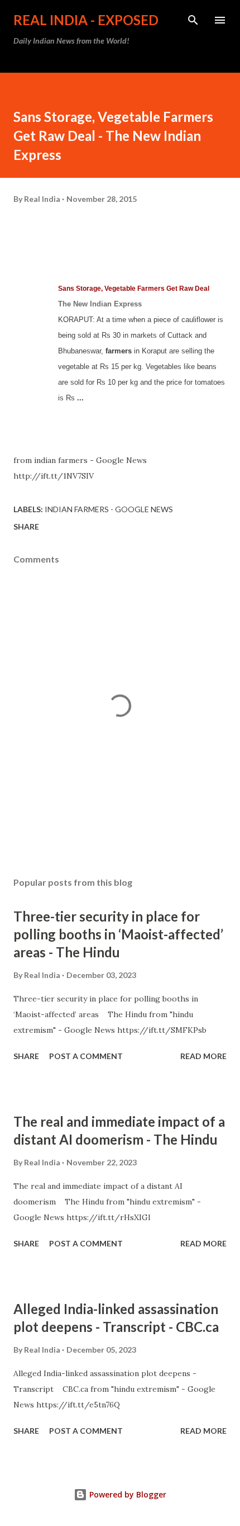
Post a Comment (86, 1056)
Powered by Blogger (126, 1494)
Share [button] (26, 526)
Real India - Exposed (86, 20)
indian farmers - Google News (109, 509)
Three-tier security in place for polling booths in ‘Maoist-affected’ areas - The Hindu (118, 934)
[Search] (193, 20)
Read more (203, 1056)
